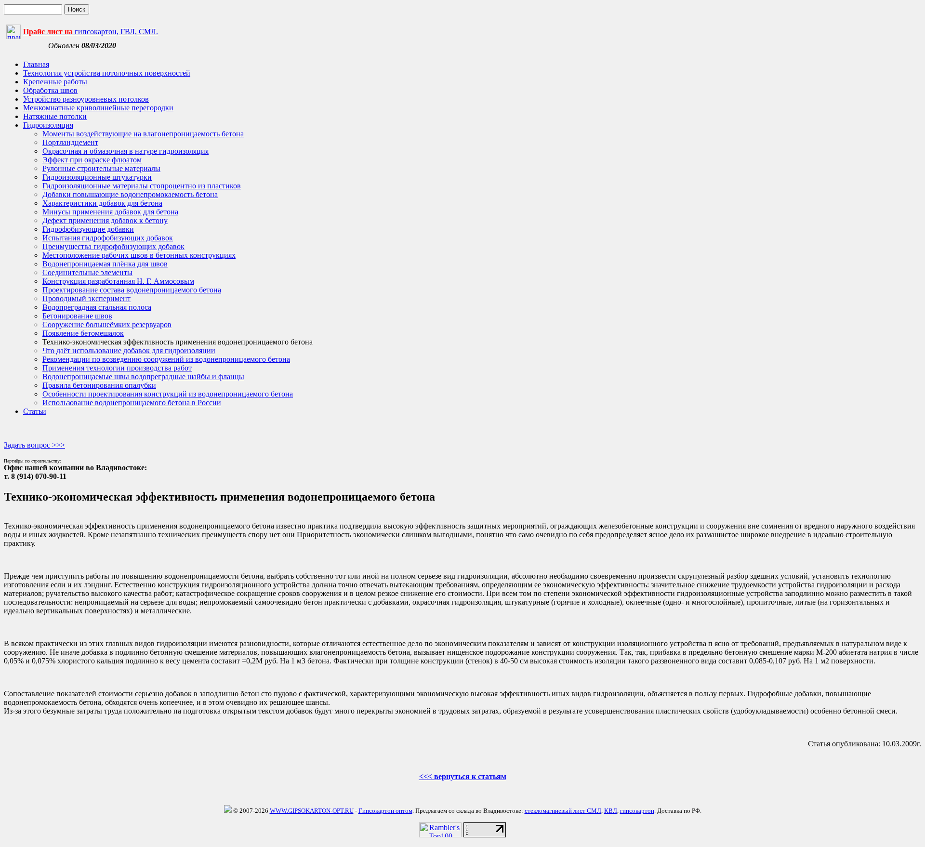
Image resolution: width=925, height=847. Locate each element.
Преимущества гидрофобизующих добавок (113, 246)
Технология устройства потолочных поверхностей (106, 73)
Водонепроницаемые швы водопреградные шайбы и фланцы (143, 376)
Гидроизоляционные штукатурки (97, 177)
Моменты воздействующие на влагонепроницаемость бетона (143, 134)
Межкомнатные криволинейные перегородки (98, 108)
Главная (36, 64)
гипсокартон (637, 810)
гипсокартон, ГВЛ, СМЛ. (90, 31)
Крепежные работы (55, 82)
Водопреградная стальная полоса (96, 307)
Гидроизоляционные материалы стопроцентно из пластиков (141, 186)
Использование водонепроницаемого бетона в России (131, 402)
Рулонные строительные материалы (101, 168)
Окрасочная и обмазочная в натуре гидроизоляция (125, 151)
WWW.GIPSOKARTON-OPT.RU (312, 810)
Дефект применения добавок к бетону (105, 220)
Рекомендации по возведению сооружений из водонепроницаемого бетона (166, 359)
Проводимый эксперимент (86, 298)
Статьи (34, 411)
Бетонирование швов (77, 316)
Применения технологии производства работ (117, 368)
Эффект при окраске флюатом (92, 160)
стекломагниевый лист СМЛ (563, 810)
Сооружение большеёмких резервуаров (107, 324)
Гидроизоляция (48, 125)
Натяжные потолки (55, 116)
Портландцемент (70, 142)
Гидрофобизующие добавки (88, 229)
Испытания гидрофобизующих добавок (107, 238)
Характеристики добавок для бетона (102, 203)
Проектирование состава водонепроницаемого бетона (131, 290)
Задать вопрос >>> (34, 445)
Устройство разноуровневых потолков (86, 99)
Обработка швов (50, 90)
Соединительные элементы (87, 272)
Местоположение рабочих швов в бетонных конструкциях (139, 255)
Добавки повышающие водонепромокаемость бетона (130, 194)
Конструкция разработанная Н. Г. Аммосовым (118, 281)
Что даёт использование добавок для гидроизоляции (128, 350)
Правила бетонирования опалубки (99, 385)
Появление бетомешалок (83, 333)
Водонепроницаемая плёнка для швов (105, 264)
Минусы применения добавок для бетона (110, 212)
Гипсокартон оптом (385, 810)
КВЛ (610, 810)
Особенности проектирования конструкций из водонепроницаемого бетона (167, 394)
